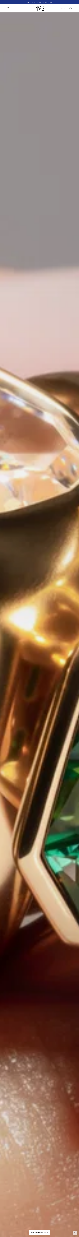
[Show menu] (4, 8)
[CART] (75, 8)
